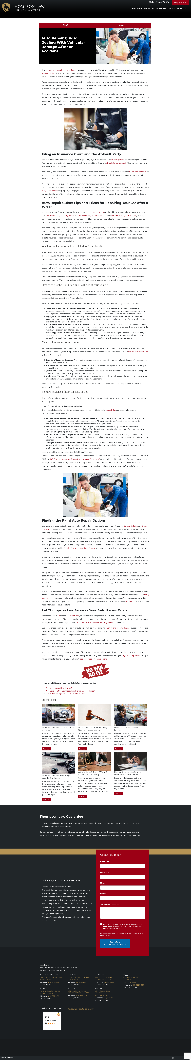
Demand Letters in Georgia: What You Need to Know (127, 773)
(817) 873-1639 (108, 998)
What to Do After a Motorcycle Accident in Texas (57, 776)
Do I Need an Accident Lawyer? (59, 688)
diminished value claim (138, 351)
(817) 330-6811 (81, 982)
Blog (65, 25)
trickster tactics (97, 212)
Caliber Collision (131, 526)
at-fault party (117, 159)
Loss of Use (111, 410)
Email (103, 894)
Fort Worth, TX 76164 (75, 980)
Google (67, 548)
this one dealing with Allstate (123, 215)
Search (122, 25)
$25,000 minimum (50, 190)
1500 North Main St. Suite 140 (78, 977)
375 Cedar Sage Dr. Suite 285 (50, 991)
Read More (46, 749)
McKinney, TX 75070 (82, 993)
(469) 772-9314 (53, 996)
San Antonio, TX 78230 (103, 980)
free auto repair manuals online (93, 659)
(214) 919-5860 (53, 982)
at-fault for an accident (116, 163)
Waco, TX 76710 (129, 982)
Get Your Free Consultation (115, 944)
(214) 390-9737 (81, 995)
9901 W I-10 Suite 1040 (103, 977)
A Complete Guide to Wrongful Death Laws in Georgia (93, 773)
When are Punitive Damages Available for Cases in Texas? (70, 691)
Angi (77, 548)
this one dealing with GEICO (90, 215)
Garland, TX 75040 (46, 994)
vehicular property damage (118, 628)
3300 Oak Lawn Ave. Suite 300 (51, 977)
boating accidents (108, 622)
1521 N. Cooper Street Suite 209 (102, 992)
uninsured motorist (137, 172)
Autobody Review (87, 548)
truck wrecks (93, 622)
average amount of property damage (61, 70)
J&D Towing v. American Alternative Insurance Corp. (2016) (75, 459)
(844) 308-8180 (180, 2)
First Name (105, 862)
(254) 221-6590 (138, 985)
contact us (129, 601)
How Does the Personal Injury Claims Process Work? (93, 728)
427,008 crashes (48, 73)
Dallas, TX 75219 (45, 980)
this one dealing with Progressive (60, 215)
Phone (103, 883)
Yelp (72, 548)
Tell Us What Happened (110, 904)
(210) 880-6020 (108, 982)
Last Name (105, 872)
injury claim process (131, 655)
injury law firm (73, 616)
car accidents (81, 622)
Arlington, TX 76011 (102, 995)
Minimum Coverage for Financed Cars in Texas (65, 693)
